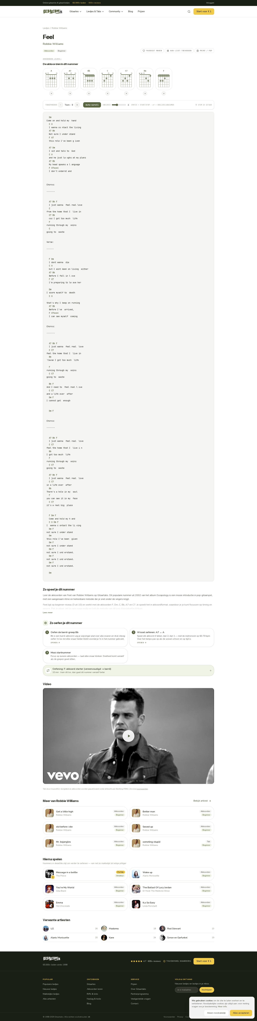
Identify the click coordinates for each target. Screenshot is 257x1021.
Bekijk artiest (200, 800)
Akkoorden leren (95, 989)
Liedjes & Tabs (93, 11)
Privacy (180, 1017)
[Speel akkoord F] (164, 93)
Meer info (222, 1006)
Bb (54, 130)
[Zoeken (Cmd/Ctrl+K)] (189, 11)
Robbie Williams (59, 28)
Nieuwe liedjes (50, 989)
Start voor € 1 (203, 11)
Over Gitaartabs (138, 989)
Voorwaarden (169, 1017)
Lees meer (48, 612)
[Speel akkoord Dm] (145, 93)
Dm (50, 117)
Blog (130, 11)
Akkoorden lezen (52, 59)
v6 (89, 1017)
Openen (54, 643)
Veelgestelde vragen (141, 998)
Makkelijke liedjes (51, 994)
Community (114, 11)
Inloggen (210, 2)
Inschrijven (207, 989)
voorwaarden (142, 789)
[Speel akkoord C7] (126, 93)
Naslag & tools (94, 998)
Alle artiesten (49, 998)
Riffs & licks (92, 994)
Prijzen (141, 11)
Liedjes (46, 28)
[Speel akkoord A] (51, 93)
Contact (134, 1003)
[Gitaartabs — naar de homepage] (53, 11)
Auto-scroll (92, 105)
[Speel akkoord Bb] (89, 93)
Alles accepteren (241, 1013)
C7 (50, 215)
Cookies (188, 1017)
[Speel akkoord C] (107, 93)
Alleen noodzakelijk (216, 1013)
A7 (50, 130)
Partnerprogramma (140, 994)
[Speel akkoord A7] (70, 93)
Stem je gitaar (205, 105)
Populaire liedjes (50, 984)
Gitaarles (74, 11)
